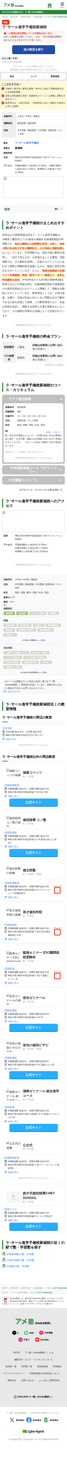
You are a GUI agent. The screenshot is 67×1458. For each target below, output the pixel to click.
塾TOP (5, 16)
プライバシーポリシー (14, 1373)
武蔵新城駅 (38, 16)
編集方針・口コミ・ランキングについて (33, 1359)
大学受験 (48, 1332)
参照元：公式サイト (54, 432)
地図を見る (11, 738)
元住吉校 (7, 728)
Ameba (20, 1420)
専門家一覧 (26, 1366)
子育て (26, 1339)
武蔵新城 (9, 968)
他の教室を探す (34, 49)
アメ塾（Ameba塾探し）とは (39, 1352)
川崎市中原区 (25, 16)
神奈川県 (14, 16)
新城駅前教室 (11, 1157)
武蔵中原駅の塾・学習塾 (20, 1260)
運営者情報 (42, 1366)
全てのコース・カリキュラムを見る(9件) (39, 489)
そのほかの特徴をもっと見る (33, 640)
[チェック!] (58, 891)
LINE (31, 1332)
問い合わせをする (12, 691)
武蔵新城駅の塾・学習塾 (20, 1254)
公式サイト (34, 802)
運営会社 (12, 1380)
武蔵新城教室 (11, 785)
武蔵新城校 (10, 832)
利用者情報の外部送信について (45, 1373)
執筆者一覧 (11, 1366)
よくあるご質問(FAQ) (49, 1380)
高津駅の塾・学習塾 (18, 1266)
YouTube (44, 1339)
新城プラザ (10, 1209)
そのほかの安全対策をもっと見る (33, 672)
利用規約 (57, 1366)
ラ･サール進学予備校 (27, 142)
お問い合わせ (27, 1380)
